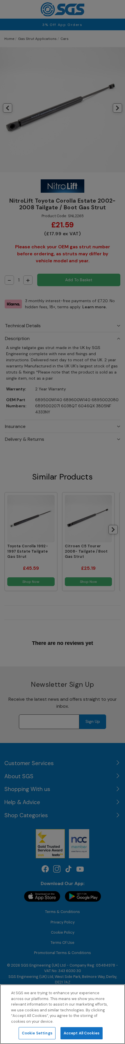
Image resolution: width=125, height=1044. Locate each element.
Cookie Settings (37, 1033)
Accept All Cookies (81, 1033)
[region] (62, 1014)
